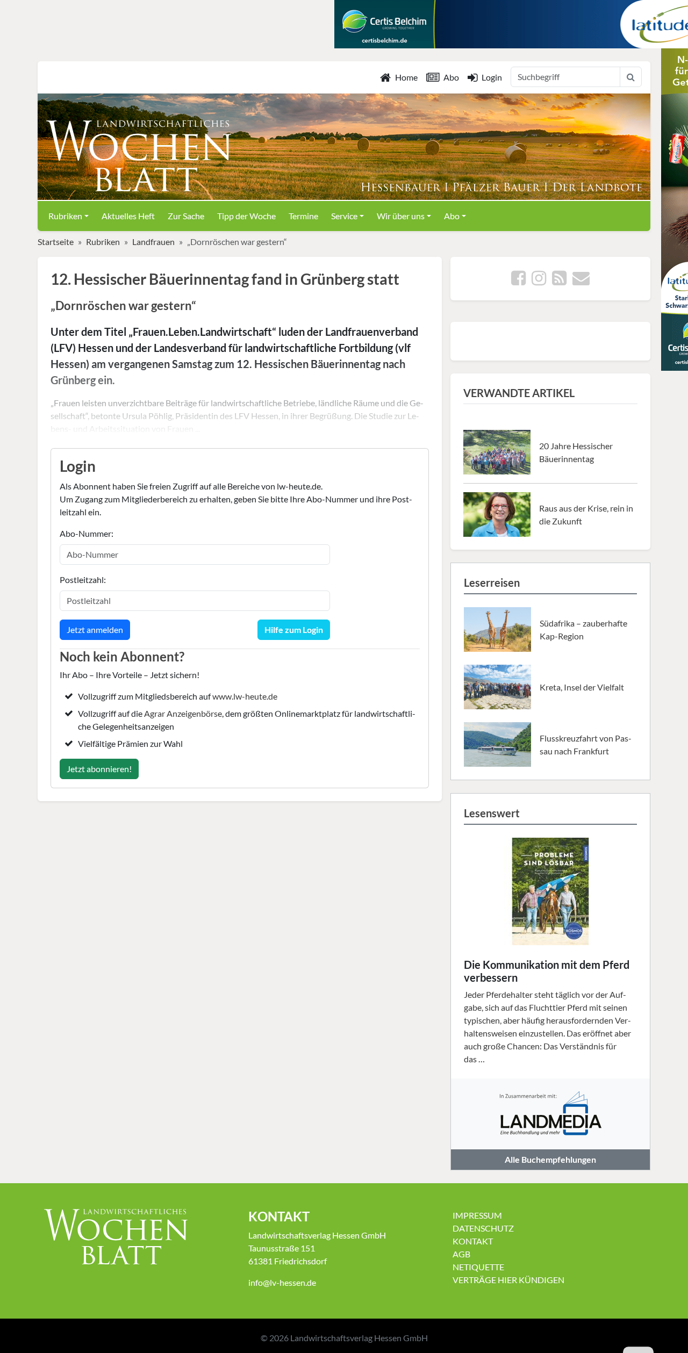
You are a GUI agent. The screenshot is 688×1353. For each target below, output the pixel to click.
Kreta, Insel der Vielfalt (582, 687)
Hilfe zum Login (293, 629)
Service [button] (344, 216)
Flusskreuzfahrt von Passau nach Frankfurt (586, 744)
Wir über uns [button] (401, 216)
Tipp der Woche (246, 216)
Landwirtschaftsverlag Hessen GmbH (359, 1338)
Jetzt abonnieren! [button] (99, 769)
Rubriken (103, 241)
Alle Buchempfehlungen (550, 1159)
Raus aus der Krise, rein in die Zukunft (586, 514)
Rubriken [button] (65, 216)
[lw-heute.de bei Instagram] (539, 281)
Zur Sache (186, 216)
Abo (451, 77)
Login (492, 77)
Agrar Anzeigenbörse (183, 713)
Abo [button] (452, 216)
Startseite (56, 241)
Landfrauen (153, 241)
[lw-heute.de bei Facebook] (518, 281)
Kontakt (473, 1241)
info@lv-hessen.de (282, 1282)
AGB (461, 1254)
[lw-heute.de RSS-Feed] (559, 281)
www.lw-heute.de (244, 696)
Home (406, 77)
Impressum (477, 1215)
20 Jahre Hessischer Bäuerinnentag (576, 452)
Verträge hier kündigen (508, 1280)
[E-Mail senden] (581, 281)
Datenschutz (483, 1228)
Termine (303, 216)
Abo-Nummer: (86, 533)
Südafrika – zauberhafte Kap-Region (583, 629)
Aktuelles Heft (128, 216)
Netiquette (478, 1267)
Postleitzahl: (83, 579)
